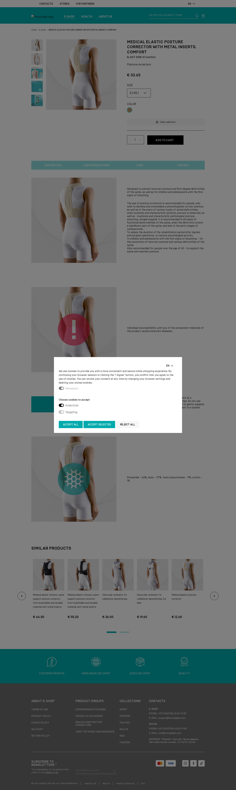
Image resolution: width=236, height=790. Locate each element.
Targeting (71, 412)
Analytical (71, 405)
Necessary (72, 388)
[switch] (61, 405)
